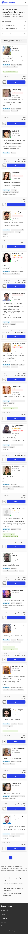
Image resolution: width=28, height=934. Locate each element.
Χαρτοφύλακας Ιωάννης (18, 709)
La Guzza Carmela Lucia (18, 748)
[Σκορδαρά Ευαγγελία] (4, 501)
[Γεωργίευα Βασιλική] (4, 659)
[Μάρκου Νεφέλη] (4, 808)
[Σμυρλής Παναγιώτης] (4, 617)
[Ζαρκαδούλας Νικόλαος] (4, 336)
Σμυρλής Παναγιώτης (18, 590)
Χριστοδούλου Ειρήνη (18, 253)
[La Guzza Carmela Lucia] (4, 776)
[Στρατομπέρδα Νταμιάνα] (4, 82)
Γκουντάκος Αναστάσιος (15, 130)
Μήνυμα (16, 82)
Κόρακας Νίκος (16, 212)
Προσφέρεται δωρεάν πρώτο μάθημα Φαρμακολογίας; (12, 894)
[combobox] (14, 21)
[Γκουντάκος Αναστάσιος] (4, 165)
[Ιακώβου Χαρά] (4, 204)
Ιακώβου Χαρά (16, 172)
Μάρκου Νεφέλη (16, 783)
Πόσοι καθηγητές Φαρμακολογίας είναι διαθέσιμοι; (13, 884)
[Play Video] (4, 260)
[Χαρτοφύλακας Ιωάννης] (4, 741)
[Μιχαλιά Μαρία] (4, 123)
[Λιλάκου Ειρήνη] (4, 418)
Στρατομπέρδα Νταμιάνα (16, 47)
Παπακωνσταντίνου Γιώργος (17, 554)
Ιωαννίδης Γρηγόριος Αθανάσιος (18, 426)
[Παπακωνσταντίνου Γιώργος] (4, 583)
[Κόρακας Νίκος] (4, 246)
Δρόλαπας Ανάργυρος (18, 816)
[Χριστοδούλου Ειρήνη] (4, 286)
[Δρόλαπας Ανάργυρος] (4, 848)
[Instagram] (7, 910)
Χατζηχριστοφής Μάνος (18, 508)
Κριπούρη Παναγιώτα (18, 666)
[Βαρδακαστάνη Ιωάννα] (4, 379)
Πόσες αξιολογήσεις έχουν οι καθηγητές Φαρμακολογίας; (13, 889)
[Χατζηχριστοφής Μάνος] (4, 546)
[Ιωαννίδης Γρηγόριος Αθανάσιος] (4, 459)
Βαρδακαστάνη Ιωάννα (18, 343)
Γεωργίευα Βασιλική (18, 625)
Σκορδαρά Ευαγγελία (18, 466)
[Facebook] (1, 910)
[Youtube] (4, 910)
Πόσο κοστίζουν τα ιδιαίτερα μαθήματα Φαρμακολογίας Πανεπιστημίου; (13, 879)
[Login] (20, 2)
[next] (17, 857)
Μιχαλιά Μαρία (16, 89)
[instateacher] (8, 1)
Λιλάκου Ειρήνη (16, 386)
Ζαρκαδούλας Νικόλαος (18, 293)
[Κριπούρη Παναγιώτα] (4, 702)
